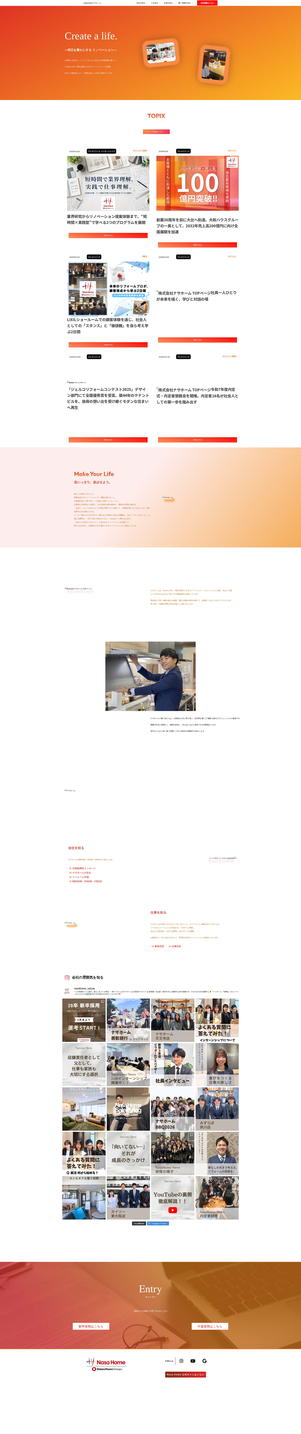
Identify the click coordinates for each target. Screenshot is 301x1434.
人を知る (154, 3)
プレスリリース (94, 151)
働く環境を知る (184, 3)
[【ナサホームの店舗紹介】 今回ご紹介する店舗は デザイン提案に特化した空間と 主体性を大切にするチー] (172, 1020)
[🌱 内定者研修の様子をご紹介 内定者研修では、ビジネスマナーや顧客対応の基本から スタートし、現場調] (172, 1153)
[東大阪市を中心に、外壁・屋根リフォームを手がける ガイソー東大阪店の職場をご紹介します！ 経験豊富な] (128, 1198)
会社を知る (140, 3)
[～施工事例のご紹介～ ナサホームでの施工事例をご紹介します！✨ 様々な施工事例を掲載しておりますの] (84, 1198)
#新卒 (144, 150)
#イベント (137, 150)
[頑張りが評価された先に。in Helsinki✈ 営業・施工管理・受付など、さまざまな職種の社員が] (128, 1020)
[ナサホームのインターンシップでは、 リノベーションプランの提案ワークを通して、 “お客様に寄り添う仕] (128, 1064)
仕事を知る (168, 3)
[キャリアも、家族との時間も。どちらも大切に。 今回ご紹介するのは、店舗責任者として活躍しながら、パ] (84, 1064)
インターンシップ (108, 151)
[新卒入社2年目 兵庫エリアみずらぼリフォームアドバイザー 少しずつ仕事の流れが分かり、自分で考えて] (217, 1153)
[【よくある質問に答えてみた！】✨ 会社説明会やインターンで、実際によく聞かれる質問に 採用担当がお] (84, 1153)
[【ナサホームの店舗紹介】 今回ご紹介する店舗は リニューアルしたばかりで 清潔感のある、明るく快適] (217, 1109)
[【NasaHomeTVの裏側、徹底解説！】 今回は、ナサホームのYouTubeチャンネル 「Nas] (172, 1198)
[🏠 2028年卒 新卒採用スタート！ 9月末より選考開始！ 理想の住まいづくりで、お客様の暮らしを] (84, 1020)
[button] (146, 3)
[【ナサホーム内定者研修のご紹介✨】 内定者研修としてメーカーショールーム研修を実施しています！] (217, 1198)
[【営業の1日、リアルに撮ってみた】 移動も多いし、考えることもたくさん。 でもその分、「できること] (128, 1109)
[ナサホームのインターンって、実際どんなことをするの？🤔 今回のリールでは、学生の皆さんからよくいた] (217, 1020)
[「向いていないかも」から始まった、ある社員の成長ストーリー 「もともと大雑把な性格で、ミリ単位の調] (128, 1153)
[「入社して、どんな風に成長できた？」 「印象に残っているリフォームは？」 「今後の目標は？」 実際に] (172, 1064)
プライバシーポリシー (71, 1429)
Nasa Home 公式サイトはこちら (185, 1374)
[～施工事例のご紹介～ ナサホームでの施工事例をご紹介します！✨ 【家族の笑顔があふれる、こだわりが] (84, 1109)
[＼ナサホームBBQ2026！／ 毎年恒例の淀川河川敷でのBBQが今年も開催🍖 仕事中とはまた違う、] (172, 1109)
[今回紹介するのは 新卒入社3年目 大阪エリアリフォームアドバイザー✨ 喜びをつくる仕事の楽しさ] (217, 1064)
